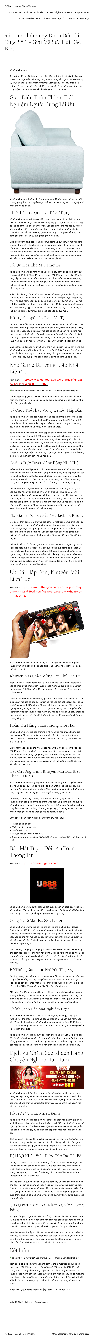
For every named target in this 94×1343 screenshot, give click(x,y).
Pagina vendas (82, 12)
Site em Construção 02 (54, 18)
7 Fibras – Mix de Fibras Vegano (20, 6)
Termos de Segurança (78, 18)
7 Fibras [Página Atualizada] (59, 12)
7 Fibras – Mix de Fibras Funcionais (26, 12)
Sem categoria (41, 1302)
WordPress (84, 1334)
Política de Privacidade (29, 18)
